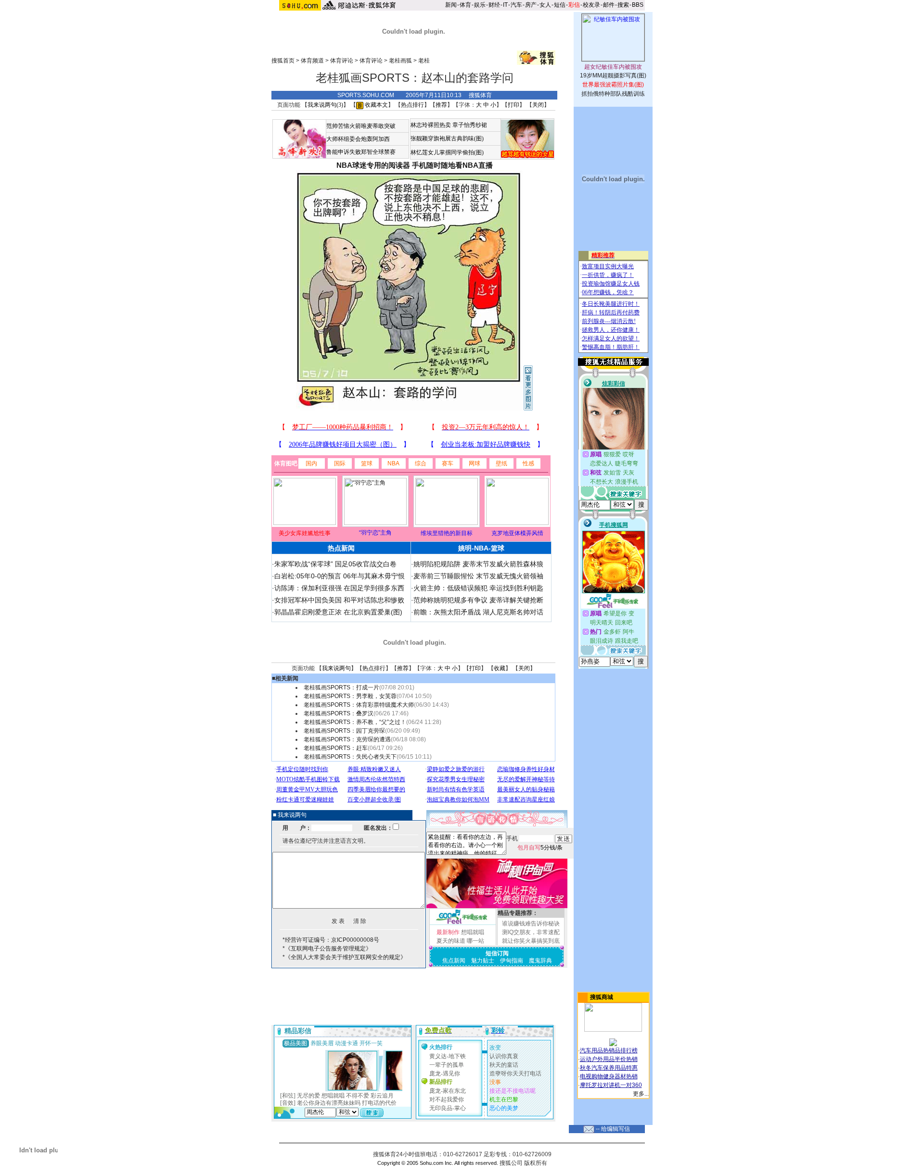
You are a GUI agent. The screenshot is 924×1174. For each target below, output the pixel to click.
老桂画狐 (400, 60)
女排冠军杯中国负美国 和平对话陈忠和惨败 (339, 600)
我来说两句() (325, 104)
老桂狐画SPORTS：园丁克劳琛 (344, 730)
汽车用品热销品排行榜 (609, 1050)
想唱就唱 (472, 932)
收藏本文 (375, 104)
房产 (531, 4)
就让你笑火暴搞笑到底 (531, 940)
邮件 (609, 4)
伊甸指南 (511, 960)
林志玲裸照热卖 (431, 125)
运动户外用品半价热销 (609, 1059)
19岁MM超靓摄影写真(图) (613, 75)
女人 (545, 4)
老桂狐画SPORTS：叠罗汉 (338, 713)
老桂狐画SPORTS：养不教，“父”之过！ (355, 722)
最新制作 (448, 932)
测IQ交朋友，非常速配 (531, 932)
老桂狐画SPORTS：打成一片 (341, 687)
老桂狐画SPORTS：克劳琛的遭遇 (347, 739)
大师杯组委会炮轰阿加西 (358, 139)
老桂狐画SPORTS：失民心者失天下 (350, 756)
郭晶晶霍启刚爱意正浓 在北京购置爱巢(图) (338, 612)
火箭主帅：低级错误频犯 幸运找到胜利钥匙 (478, 588)
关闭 (538, 104)
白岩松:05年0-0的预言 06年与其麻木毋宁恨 (339, 576)
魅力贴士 (482, 960)
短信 (559, 4)
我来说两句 (336, 668)
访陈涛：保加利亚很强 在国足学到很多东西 (339, 588)
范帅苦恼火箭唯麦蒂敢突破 (361, 126)
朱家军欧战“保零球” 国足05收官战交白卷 (335, 564)
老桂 (424, 60)
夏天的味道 (450, 940)
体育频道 (312, 60)
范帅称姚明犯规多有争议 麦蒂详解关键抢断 (478, 600)
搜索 (623, 4)
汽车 (516, 4)
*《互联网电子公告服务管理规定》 (327, 948)
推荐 (441, 104)
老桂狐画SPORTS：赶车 (336, 748)
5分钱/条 (540, 847)
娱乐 (480, 4)
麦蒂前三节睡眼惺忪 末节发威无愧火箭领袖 (478, 576)
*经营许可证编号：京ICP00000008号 (330, 940)
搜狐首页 (283, 60)
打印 (513, 104)
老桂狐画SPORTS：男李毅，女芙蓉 (350, 696)
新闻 (451, 4)
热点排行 (412, 104)
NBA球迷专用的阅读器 (373, 165)
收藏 (499, 668)
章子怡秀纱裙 (469, 125)
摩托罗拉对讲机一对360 (611, 1085)
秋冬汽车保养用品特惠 (609, 1067)
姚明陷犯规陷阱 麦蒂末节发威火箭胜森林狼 (478, 564)
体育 (465, 4)
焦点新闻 (453, 960)
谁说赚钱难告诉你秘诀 (531, 923)
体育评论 (341, 60)
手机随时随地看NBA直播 (452, 165)
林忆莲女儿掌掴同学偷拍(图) (447, 152)
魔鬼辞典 (540, 960)
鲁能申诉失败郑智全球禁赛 (361, 152)
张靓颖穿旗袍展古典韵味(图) (447, 138)
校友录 (591, 4)
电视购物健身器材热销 (609, 1076)
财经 (494, 4)
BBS (637, 4)
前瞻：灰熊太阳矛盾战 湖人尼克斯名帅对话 (478, 612)
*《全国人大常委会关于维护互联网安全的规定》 (344, 957)
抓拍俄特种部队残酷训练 (613, 93)
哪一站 (475, 940)
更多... (641, 1093)
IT (505, 4)
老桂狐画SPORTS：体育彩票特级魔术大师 (359, 704)
